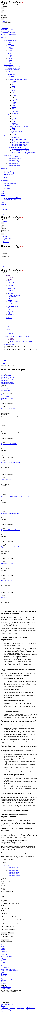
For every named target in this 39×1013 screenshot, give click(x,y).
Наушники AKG (13, 867)
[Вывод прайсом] (3, 401)
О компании (8, 171)
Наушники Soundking (14, 875)
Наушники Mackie (13, 872)
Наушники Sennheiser (14, 869)
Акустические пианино (8, 969)
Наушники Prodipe (13, 873)
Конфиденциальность (7, 1004)
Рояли (2, 972)
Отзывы (6, 176)
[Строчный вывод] (2, 401)
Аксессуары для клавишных (9, 970)
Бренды (3, 948)
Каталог (3, 945)
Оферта (3, 1006)
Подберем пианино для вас (12, 199)
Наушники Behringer (14, 870)
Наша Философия (9, 173)
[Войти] (1, 260)
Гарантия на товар (10, 183)
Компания (4, 951)
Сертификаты (8, 174)
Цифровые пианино (7, 966)
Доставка (7, 185)
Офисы (6, 177)
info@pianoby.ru (9, 344)
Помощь (3, 975)
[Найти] (2, 19)
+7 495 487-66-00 (6, 21)
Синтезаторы (5, 967)
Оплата (6, 187)
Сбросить (10, 933)
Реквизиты (7, 188)
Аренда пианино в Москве (12, 198)
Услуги (3, 949)
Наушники (7, 865)
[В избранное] (1, 418)
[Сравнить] (2, 420)
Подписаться (5, 940)
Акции (3, 946)
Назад (11, 277)
